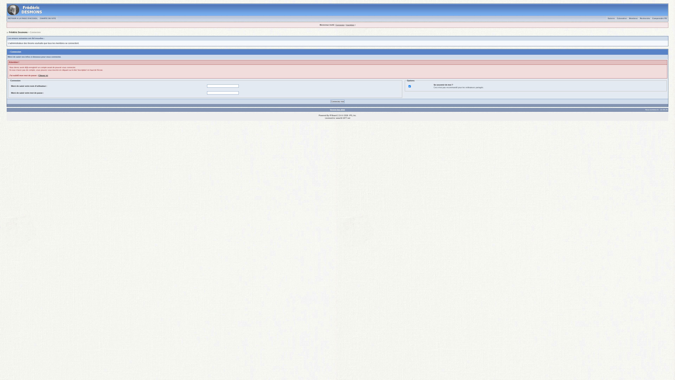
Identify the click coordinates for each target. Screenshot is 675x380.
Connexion (340, 25)
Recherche (645, 18)
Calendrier (622, 18)
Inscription (350, 25)
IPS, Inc (352, 115)
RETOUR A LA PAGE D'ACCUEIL (23, 18)
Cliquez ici (43, 75)
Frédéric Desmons (18, 32)
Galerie (611, 18)
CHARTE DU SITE (48, 18)
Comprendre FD (659, 18)
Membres (633, 18)
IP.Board (333, 115)
